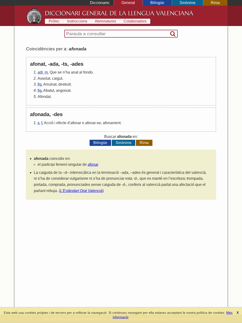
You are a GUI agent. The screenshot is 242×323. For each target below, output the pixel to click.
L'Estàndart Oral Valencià (81, 191)
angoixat (63, 90)
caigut (57, 78)
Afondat (44, 97)
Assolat (44, 78)
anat (74, 72)
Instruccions (77, 21)
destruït (64, 84)
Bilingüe (157, 3)
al (80, 72)
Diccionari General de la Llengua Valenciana (119, 13)
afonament (112, 123)
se (60, 72)
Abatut (48, 90)
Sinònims (187, 3)
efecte (61, 123)
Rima (215, 3)
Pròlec (54, 21)
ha (68, 72)
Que (53, 72)
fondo (88, 72)
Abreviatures (105, 21)
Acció (48, 123)
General (128, 3)
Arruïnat (49, 84)
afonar (75, 123)
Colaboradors (135, 21)
